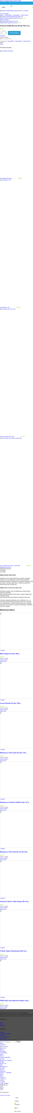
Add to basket (14, 33)
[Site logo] (16, 10)
